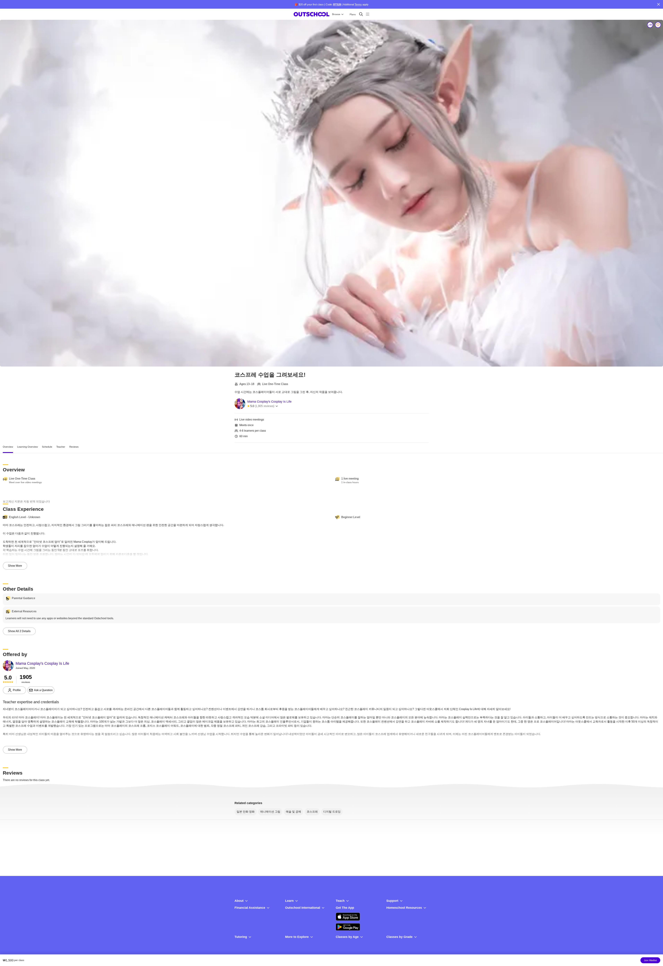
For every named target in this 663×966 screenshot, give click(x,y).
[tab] (8, 447)
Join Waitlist (650, 960)
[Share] (650, 25)
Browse (336, 14)
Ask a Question (43, 690)
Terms (358, 4)
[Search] (361, 14)
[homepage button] (311, 14)
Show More (15, 565)
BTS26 (337, 4)
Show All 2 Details (19, 631)
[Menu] (367, 14)
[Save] (658, 25)
